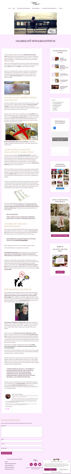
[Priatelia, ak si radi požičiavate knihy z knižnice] (54, 178)
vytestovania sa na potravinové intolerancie (18, 183)
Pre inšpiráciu (56, 107)
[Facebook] (5, 409)
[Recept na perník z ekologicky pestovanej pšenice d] (60, 178)
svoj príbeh (34, 382)
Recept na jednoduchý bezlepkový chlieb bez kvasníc (64, 67)
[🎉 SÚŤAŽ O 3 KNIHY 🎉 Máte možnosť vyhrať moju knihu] (54, 171)
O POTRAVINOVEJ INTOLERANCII (23, 8)
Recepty (55, 108)
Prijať (50, 469)
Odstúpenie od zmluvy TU (9, 469)
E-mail (3, 443)
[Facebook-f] (31, 464)
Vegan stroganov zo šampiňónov (64, 81)
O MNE (60, 8)
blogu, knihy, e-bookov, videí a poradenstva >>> (23, 403)
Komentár (3, 425)
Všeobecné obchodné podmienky (10, 463)
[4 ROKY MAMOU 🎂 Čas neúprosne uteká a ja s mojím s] (66, 171)
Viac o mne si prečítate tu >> (8, 406)
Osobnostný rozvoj (57, 105)
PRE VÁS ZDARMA (35, 8)
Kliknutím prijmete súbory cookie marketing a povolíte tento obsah (60, 139)
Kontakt (6, 461)
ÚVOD (9, 8)
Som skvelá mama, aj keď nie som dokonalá (64, 87)
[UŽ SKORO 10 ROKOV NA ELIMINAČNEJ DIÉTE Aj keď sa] (60, 171)
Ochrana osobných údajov (9, 465)
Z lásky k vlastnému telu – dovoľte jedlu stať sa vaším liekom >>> (17, 401)
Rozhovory (55, 110)
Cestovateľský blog (57, 103)
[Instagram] (6, 409)
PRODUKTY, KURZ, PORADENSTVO (49, 8)
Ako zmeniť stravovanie (58, 102)
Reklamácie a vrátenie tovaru (10, 467)
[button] (68, 461)
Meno (2, 439)
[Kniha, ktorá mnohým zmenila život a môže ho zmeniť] (66, 178)
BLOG (14, 8)
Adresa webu (3, 448)
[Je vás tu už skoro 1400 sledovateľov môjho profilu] (60, 184)
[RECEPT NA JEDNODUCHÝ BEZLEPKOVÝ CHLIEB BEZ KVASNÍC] (66, 184)
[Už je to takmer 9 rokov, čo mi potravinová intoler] (54, 184)
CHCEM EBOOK (60, 272)
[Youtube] (8, 409)
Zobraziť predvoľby (63, 469)
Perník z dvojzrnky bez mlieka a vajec (63, 59)
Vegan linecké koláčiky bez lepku (64, 74)
